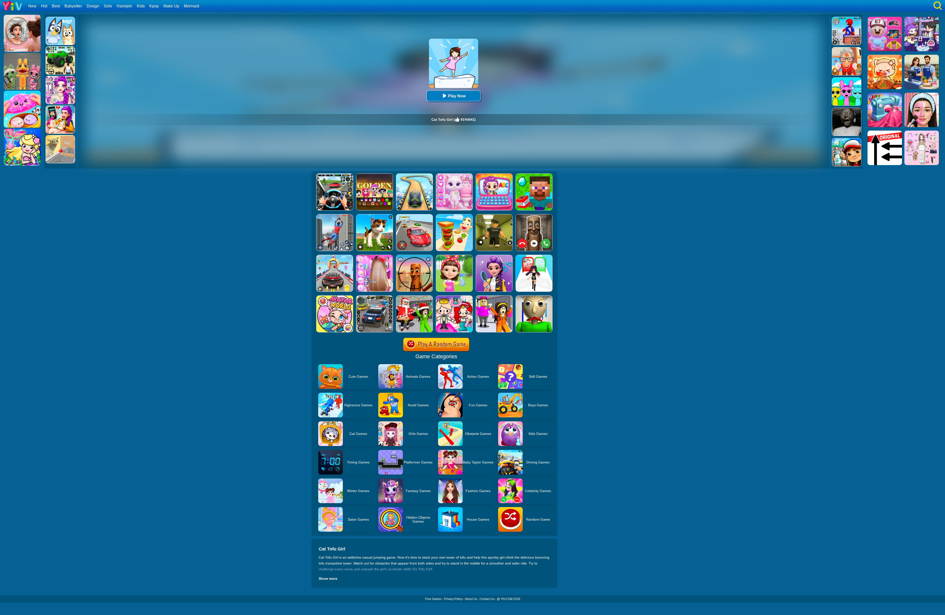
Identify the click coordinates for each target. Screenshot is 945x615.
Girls (108, 6)
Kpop (154, 6)
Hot (44, 6)
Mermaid (191, 6)
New (32, 6)
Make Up (171, 6)
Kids (141, 6)
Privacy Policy (453, 599)
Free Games (433, 599)
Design (93, 6)
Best (56, 6)
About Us (471, 599)
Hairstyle (124, 6)
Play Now (457, 96)
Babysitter (73, 6)
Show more (328, 579)
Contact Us (487, 599)
